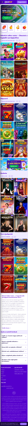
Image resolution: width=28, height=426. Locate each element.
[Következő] (19, 41)
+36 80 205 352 (9, 388)
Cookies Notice (12, 423)
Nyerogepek (3, 379)
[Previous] (3, 14)
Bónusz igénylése (16, 18)
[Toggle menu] (2, 2)
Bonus (2, 373)
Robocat (2, 369)
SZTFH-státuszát (23, 408)
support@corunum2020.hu (6, 386)
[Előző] (17, 41)
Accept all (23, 424)
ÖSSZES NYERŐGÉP (6, 236)
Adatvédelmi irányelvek (19, 369)
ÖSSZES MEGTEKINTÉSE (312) (8, 101)
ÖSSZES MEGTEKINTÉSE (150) (8, 40)
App (2, 377)
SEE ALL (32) (4, 176)
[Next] (25, 14)
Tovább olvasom (5, 328)
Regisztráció (22, 2)
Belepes (2, 371)
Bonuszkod (3, 375)
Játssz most (14, 166)
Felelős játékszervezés (18, 373)
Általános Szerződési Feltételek (20, 371)
